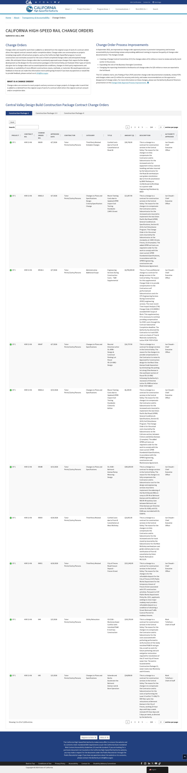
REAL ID (105, 737)
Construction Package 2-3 (46, 113)
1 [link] (127, 127)
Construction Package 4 (74, 113)
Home (8, 17)
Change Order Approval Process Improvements (130, 83)
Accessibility (73, 763)
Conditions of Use (44, 763)
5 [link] (142, 127)
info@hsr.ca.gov (42, 73)
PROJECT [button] (15, 135)
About (16, 17)
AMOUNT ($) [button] (129, 135)
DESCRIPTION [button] (145, 135)
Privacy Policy (60, 763)
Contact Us (146, 2)
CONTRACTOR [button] (69, 135)
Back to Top (30, 763)
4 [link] (138, 127)
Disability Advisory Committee (104, 763)
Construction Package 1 (19, 113)
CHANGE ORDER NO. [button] (41, 135)
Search (155, 9)
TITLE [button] (109, 135)
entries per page (171, 127)
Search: (12, 127)
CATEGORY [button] (90, 135)
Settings (158, 2)
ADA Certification (135, 2)
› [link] (155, 127)
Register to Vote (90, 737)
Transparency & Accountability (35, 17)
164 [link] (151, 127)
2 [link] (131, 127)
